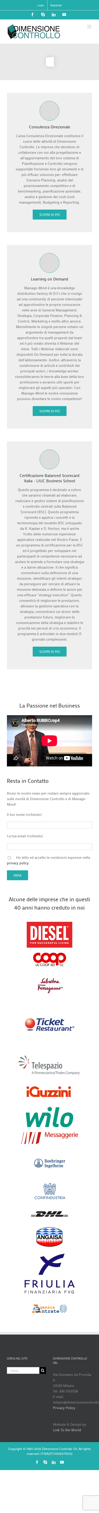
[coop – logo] (49, 954)
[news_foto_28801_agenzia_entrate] (49, 1302)
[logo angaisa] (49, 1228)
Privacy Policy (64, 1407)
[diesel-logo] (49, 923)
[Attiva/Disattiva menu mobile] (89, 26)
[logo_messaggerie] (49, 1133)
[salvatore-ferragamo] (49, 978)
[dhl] (49, 1206)
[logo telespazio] (49, 1056)
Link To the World (67, 1429)
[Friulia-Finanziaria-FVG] (50, 1253)
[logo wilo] (49, 1108)
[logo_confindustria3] (49, 1184)
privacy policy (18, 862)
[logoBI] (50, 1150)
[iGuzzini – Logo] (49, 1082)
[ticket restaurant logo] (50, 1000)
